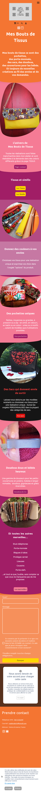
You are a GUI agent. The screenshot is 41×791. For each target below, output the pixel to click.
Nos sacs (20, 416)
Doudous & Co (20, 492)
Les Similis (20, 194)
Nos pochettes (20, 336)
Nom (4, 597)
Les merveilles (20, 589)
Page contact (20, 167)
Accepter (20, 698)
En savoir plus (10, 783)
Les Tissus (20, 188)
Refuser (18, 788)
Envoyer (20, 660)
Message (6, 607)
